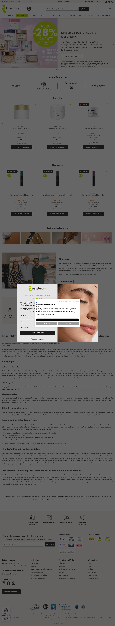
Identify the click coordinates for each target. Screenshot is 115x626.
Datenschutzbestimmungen (65, 301)
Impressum (76, 301)
